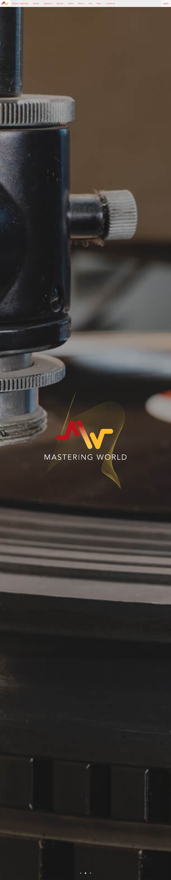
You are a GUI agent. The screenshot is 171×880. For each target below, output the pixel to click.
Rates (99, 3)
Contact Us (110, 3)
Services (59, 3)
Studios (36, 3)
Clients (70, 3)
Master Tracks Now (20, 3)
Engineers (48, 3)
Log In (166, 3)
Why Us (81, 3)
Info (90, 3)
